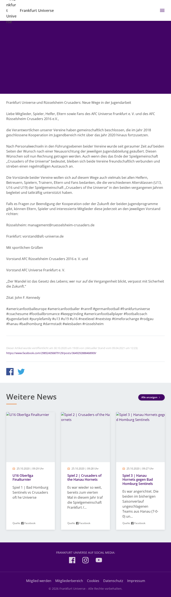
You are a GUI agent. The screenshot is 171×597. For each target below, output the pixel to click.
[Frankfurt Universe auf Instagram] (85, 561)
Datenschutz (113, 580)
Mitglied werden (38, 580)
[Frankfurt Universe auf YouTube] (99, 561)
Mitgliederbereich (69, 580)
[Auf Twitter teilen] (21, 372)
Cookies (93, 580)
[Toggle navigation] (161, 10)
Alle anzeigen (149, 397)
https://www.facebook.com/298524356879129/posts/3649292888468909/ (51, 353)
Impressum (136, 580)
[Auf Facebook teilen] (10, 372)
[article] (30, 471)
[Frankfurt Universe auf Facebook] (72, 561)
